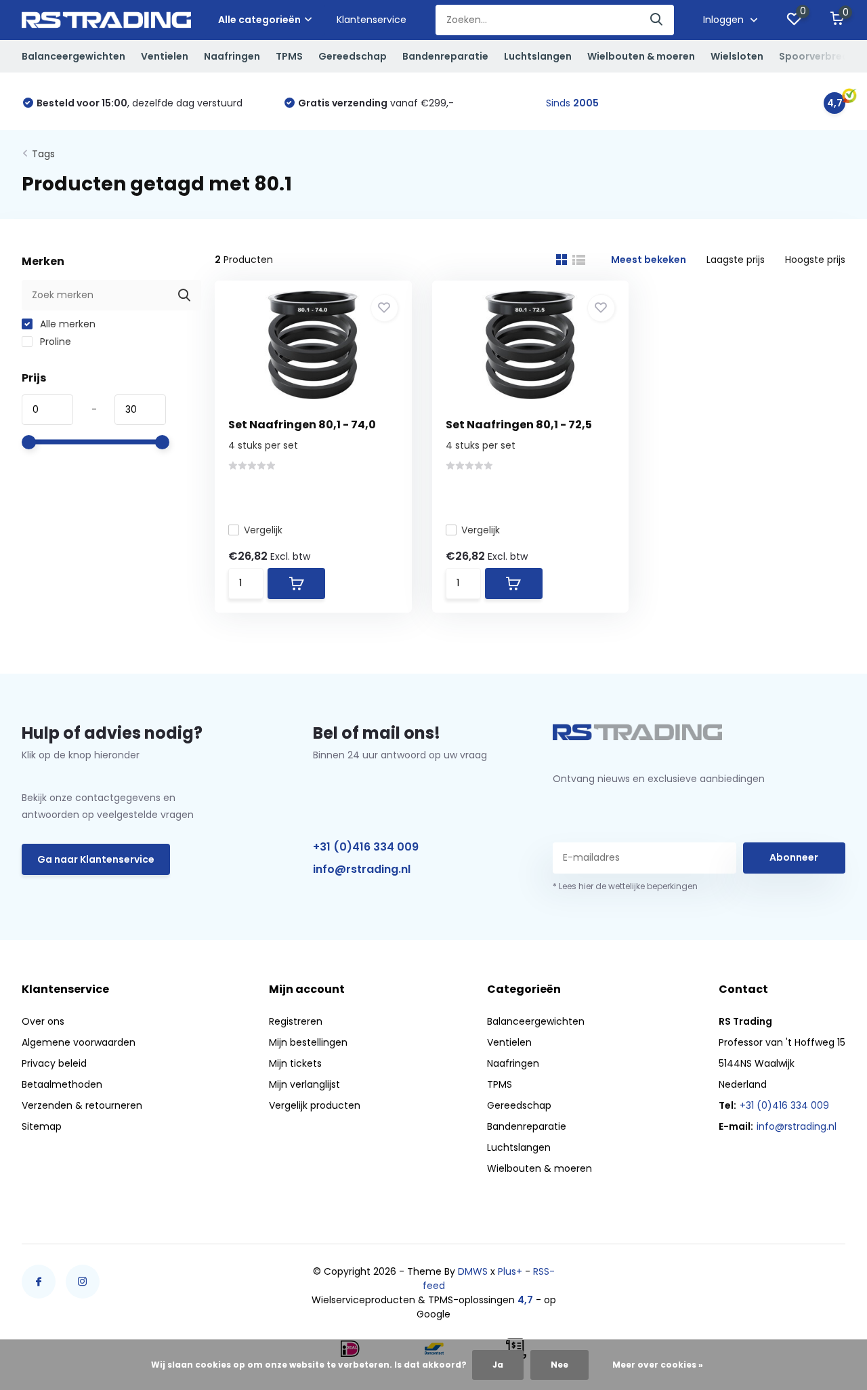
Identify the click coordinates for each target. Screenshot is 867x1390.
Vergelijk (263, 530)
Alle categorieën (259, 19)
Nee (559, 1364)
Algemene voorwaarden (78, 1042)
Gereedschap (352, 56)
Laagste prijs (735, 259)
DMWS (473, 1271)
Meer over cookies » (657, 1364)
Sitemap (42, 1126)
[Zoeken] (657, 20)
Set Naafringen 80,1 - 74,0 (302, 424)
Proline (54, 341)
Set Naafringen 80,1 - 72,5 (519, 424)
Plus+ (510, 1271)
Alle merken (66, 324)
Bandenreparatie (445, 56)
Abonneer (793, 857)
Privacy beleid (54, 1063)
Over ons (43, 1021)
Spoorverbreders (821, 56)
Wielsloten (737, 56)
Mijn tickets (295, 1063)
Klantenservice (371, 19)
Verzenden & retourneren (82, 1105)
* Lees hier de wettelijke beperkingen (625, 886)
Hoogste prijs (815, 259)
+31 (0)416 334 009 (366, 847)
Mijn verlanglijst (304, 1084)
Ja (497, 1364)
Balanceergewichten (73, 56)
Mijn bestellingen (308, 1042)
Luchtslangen (538, 56)
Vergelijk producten (314, 1105)
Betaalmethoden (62, 1084)
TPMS (289, 56)
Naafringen (232, 56)
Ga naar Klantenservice (95, 859)
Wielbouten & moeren (641, 56)
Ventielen (164, 56)
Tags (43, 154)
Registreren (295, 1021)
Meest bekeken (648, 259)
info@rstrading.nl (361, 869)
